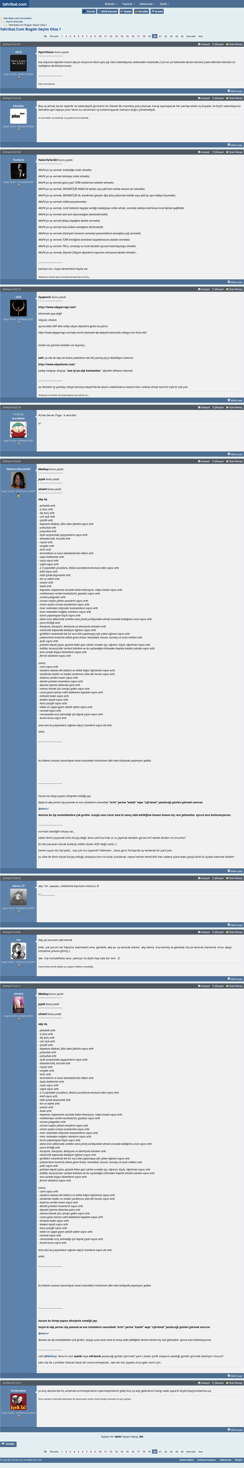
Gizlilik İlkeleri (186, 1460)
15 (127, 36)
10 (100, 36)
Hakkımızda (225, 1460)
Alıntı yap (236, 91)
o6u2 (18, 52)
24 (176, 36)
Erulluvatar (18, 1390)
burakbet (18, 418)
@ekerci (43, 808)
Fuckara (18, 160)
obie (18, 297)
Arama (159, 11)
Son (200, 36)
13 (116, 36)
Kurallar (143, 11)
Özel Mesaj (235, 44)
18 (143, 36)
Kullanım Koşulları (207, 1460)
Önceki (54, 36)
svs (18, 940)
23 (171, 36)
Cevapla (10, 1443)
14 (122, 36)
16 (132, 36)
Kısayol (205, 44)
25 (182, 36)
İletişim (239, 1460)
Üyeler (128, 11)
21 (160, 36)
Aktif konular (109, 11)
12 (111, 36)
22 (165, 36)
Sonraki (191, 36)
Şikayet (219, 44)
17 (138, 36)
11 (105, 36)
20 (154, 36)
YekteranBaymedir (18, 469)
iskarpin (18, 106)
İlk (45, 36)
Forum (90, 11)
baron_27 (18, 886)
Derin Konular (14, 21)
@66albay (50, 1356)
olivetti (18, 994)
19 (149, 36)
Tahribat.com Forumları (17, 18)
